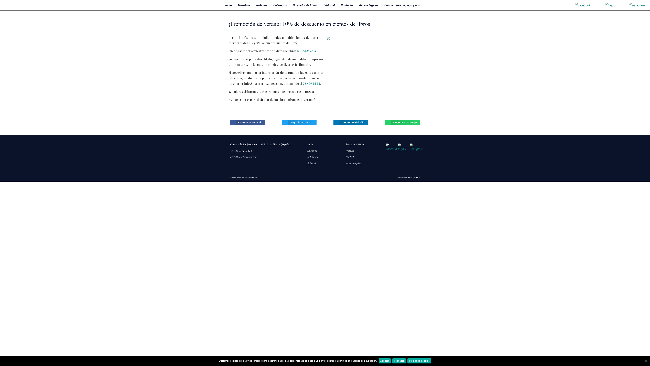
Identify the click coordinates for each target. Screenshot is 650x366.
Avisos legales (368, 5)
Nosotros (244, 5)
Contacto (347, 5)
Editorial (329, 5)
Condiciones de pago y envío (403, 5)
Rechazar (399, 360)
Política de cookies (419, 360)
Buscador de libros (305, 5)
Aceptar (384, 360)
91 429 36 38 (311, 83)
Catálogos (280, 5)
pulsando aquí (306, 51)
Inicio (228, 5)
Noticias (261, 5)
